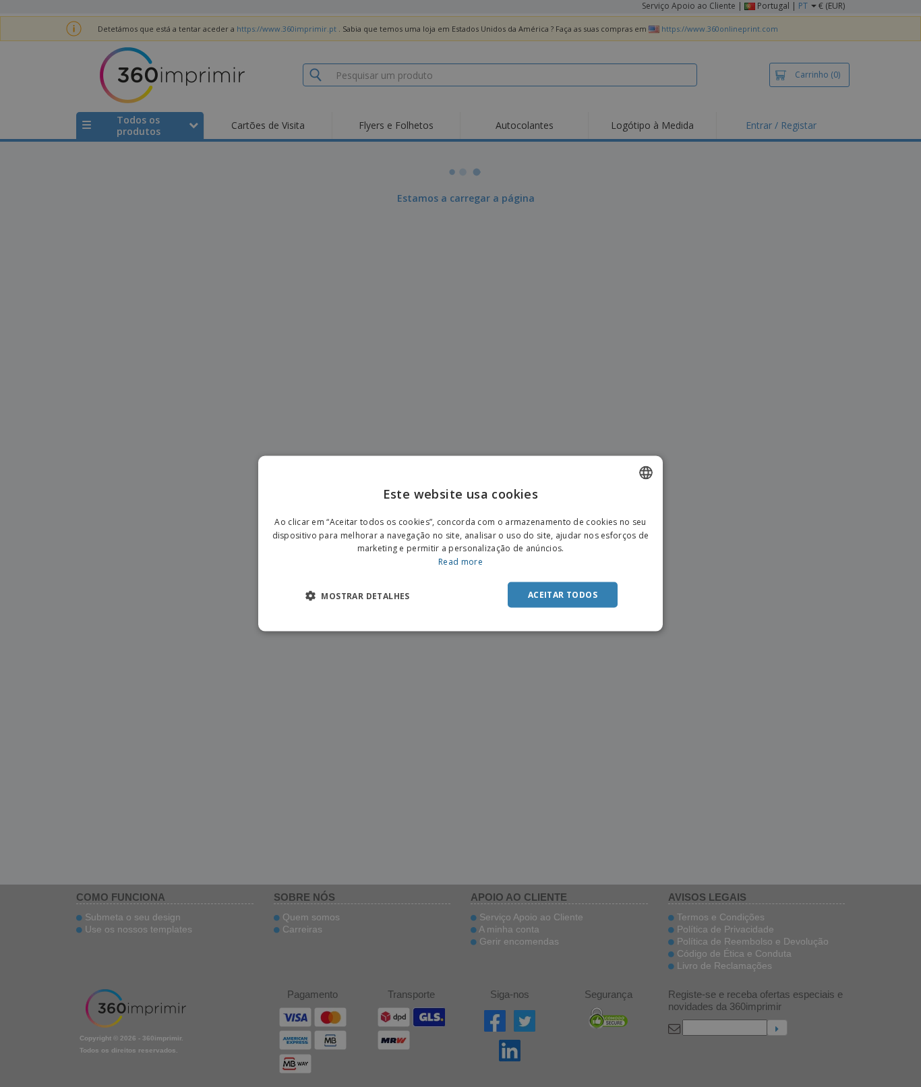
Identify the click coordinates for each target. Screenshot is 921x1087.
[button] (358, 596)
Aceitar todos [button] (562, 595)
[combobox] (646, 472)
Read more (460, 561)
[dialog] (460, 543)
